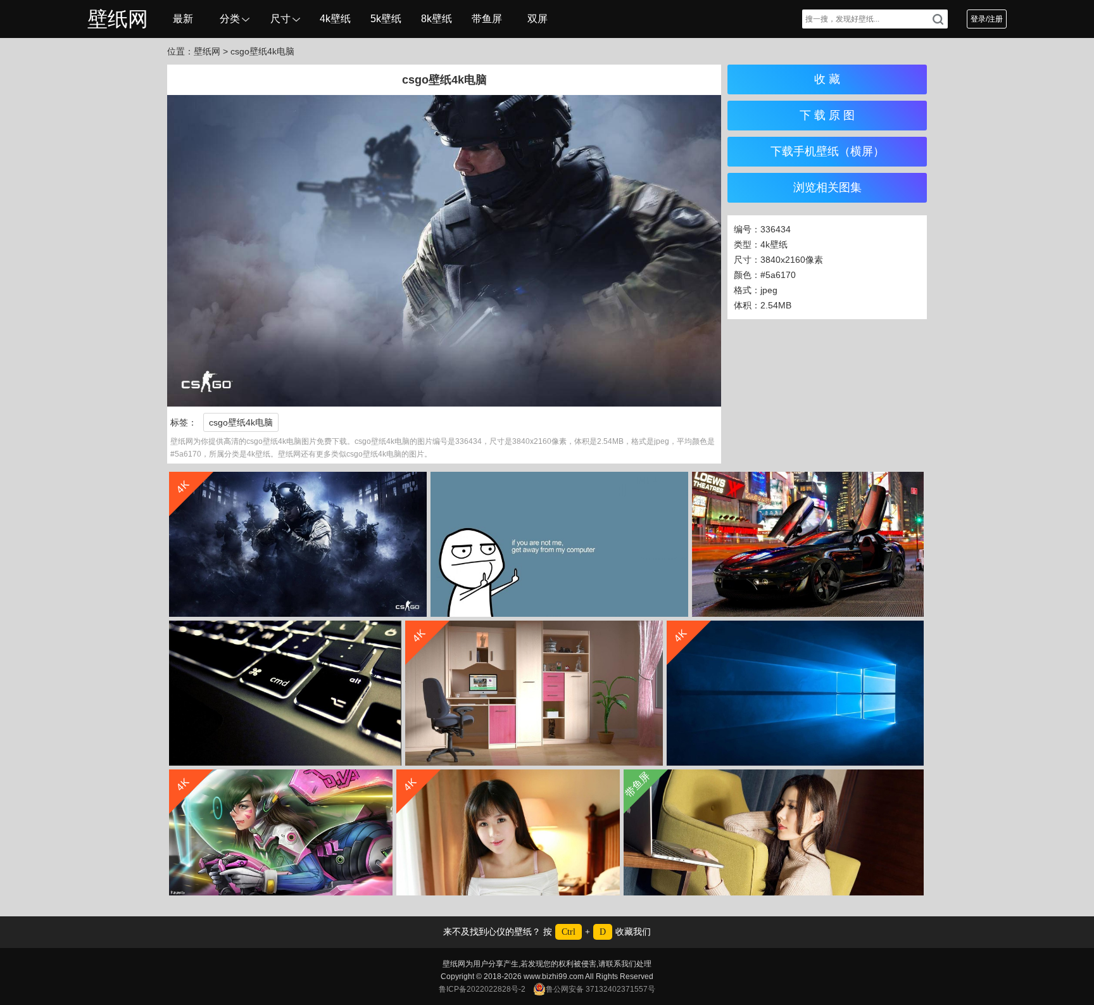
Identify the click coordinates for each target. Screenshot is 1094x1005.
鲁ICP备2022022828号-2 (482, 989)
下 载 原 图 (827, 115)
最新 (183, 18)
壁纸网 (117, 19)
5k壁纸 (385, 18)
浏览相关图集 (827, 187)
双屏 (537, 18)
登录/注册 (987, 19)
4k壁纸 (335, 18)
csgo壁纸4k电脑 (241, 422)
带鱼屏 (487, 18)
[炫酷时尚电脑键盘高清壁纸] (285, 693)
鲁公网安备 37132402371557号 (600, 989)
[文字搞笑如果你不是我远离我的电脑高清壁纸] (559, 544)
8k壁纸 (436, 18)
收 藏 (827, 79)
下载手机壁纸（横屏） (827, 151)
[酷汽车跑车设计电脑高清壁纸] (808, 544)
